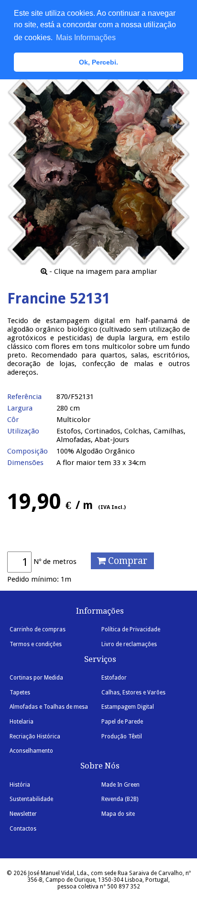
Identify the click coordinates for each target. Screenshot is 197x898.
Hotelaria (21, 721)
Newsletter (23, 814)
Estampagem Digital (127, 706)
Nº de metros (55, 561)
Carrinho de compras (38, 629)
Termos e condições (36, 644)
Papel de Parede (122, 721)
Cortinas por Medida (36, 677)
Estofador (114, 677)
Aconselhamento (31, 750)
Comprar (126, 560)
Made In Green (120, 784)
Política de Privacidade (130, 629)
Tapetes (20, 692)
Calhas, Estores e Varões (133, 692)
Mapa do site (118, 814)
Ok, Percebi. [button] (98, 62)
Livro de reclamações (129, 644)
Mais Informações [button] (86, 37)
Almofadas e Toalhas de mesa (49, 706)
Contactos (23, 828)
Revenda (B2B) (119, 799)
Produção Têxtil (121, 736)
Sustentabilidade (31, 799)
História (20, 784)
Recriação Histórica (35, 736)
